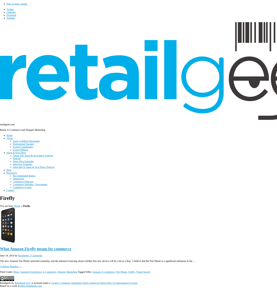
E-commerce (108, 272)
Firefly (131, 272)
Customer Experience (31, 272)
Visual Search (143, 272)
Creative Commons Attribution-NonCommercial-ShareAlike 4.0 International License (94, 283)
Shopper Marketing (67, 272)
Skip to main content (16, 4)
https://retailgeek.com (31, 286)
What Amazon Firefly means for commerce (35, 249)
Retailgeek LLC (23, 283)
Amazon (96, 272)
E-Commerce (49, 272)
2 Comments (35, 255)
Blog (15, 272)
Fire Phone (121, 272)
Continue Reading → (11, 266)
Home (17, 206)
